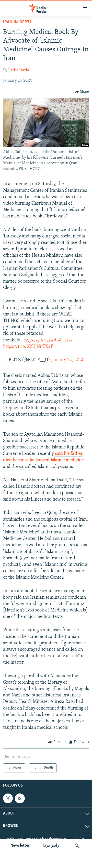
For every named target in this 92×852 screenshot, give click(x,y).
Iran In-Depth (17, 22)
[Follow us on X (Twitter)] (8, 798)
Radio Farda (18, 70)
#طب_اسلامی (47, 340)
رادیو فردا (51, 846)
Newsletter (20, 846)
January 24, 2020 (68, 360)
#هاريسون (36, 340)
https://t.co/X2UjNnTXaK (28, 346)
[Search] (77, 845)
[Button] (82, 92)
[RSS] (20, 798)
